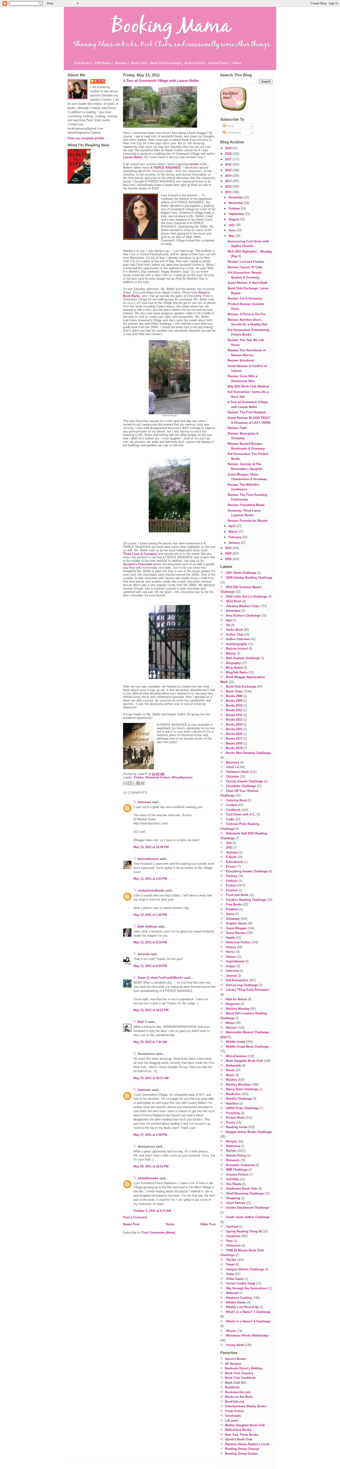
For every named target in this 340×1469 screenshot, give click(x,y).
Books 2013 (234, 719)
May (232, 236)
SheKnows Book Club (241, 1188)
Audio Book (234, 629)
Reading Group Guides (241, 1453)
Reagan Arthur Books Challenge (249, 1132)
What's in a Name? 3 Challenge (248, 1312)
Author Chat (234, 634)
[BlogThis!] (129, 783)
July (232, 225)
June (232, 230)
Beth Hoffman (147, 926)
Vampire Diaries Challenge (245, 1269)
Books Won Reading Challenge (248, 753)
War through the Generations (246, 1288)
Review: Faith (237, 428)
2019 (228, 148)
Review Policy (236, 1155)
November (236, 203)
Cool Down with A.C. (241, 814)
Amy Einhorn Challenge (243, 615)
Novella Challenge (239, 1098)
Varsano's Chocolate (137, 564)
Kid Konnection (237, 980)
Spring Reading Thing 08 (244, 1231)
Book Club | (139, 63)
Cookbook (233, 810)
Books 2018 (234, 743)
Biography (233, 663)
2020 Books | (104, 63)
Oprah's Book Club (238, 1439)
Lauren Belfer (132, 157)
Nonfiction (233, 1094)
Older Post (208, 1224)
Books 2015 (234, 729)
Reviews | (122, 63)
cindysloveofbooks (151, 890)
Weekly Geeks (236, 1302)
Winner (231, 1331)
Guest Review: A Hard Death (248, 282)
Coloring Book (236, 800)
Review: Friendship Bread (246, 505)
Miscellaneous (182, 777)
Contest (231, 805)
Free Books (234, 904)
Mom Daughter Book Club (244, 1060)
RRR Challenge (236, 1169)
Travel (230, 1264)
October (235, 208)
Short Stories (235, 1203)
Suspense (233, 1236)
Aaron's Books (235, 1359)
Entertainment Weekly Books (245, 1406)
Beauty (231, 653)
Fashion (232, 881)
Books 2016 (234, 734)
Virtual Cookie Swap (240, 1283)
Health (230, 937)
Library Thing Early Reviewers (247, 989)
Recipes (231, 1141)
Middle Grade (235, 1041)
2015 (228, 170)
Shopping (233, 1198)
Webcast (232, 1293)
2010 (228, 548)
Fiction (139, 777)
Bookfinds (232, 1387)
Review (231, 1150)
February (235, 537)
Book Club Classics (239, 1373)
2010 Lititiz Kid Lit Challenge (246, 596)
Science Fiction (237, 1174)
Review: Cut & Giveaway (245, 298)
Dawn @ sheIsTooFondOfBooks (160, 977)
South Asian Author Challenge (247, 1217)
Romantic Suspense (240, 1165)
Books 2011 (234, 710)
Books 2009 (234, 700)
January (235, 542)
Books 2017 (234, 738)
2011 (228, 192)
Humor (231, 956)
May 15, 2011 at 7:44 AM (150, 1042)
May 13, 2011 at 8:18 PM (150, 942)
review (193, 164)
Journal (231, 975)
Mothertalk (233, 1065)
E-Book (231, 857)
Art (228, 625)
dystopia (232, 852)
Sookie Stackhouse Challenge (247, 1207)
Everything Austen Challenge (247, 871)
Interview (232, 970)
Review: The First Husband (247, 412)
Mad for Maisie (236, 999)
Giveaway (233, 918)
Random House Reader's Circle (247, 1444)
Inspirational (235, 961)
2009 (228, 553)
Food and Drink (237, 895)
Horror (230, 952)
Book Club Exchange (241, 686)
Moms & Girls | (195, 63)
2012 (228, 186)
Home (237, 63)
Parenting (233, 1113)
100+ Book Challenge (241, 572)
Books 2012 (234, 715)
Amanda (143, 954)
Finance (231, 890)
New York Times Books (241, 1434)
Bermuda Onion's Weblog (243, 1368)
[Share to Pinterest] (142, 783)
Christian (232, 776)
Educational (234, 862)
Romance (232, 1160)
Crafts (230, 819)
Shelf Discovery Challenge (245, 1193)
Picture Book (235, 1117)
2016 (228, 164)
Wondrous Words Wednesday (247, 1335)
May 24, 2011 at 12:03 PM (151, 1166)
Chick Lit (232, 767)
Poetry (230, 1122)
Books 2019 (234, 748)
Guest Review (235, 933)
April (232, 526)
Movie (230, 1070)
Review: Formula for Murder (248, 520)
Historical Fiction (157, 777)
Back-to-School (237, 648)
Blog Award (234, 667)
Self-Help (232, 1179)
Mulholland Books (238, 1430)
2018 (228, 153)
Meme (230, 1023)
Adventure (233, 610)
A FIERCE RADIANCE (165, 167)
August (234, 219)
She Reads (233, 1184)
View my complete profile (86, 138)
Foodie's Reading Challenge (246, 899)
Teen (229, 1241)
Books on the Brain (239, 1396)
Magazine (233, 1004)
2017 (228, 159)
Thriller (231, 1260)
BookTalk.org (234, 1401)
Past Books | (83, 63)
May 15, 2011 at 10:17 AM (151, 1078)
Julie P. (100, 81)
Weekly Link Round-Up (242, 1307)
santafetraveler (148, 1178)
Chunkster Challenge (241, 786)
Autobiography (236, 644)
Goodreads (233, 1415)
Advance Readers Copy (242, 606)
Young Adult (235, 1345)
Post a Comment (135, 1217)
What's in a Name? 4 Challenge (248, 1321)
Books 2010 (234, 705)
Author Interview (238, 639)
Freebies (232, 909)
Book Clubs (234, 691)
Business (232, 762)
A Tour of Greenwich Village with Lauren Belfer (161, 81)
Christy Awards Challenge (244, 781)
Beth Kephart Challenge (243, 658)
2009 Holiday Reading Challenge (249, 577)
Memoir (231, 1027)
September (237, 214)
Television (233, 1245)
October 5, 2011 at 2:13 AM (152, 1211)
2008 (228, 559)
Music (230, 1075)
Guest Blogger (236, 928)
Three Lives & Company (140, 554)
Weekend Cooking (239, 1297)
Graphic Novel (236, 923)
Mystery (231, 1079)
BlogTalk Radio (237, 672)
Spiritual (232, 1226)
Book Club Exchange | (166, 63)
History (231, 947)
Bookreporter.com (238, 1392)
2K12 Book (233, 601)
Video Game (235, 1279)
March (233, 531)
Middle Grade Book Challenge (247, 1046)
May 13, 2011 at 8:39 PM (150, 966)
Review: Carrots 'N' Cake (245, 267)
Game (230, 914)
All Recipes (233, 1363)
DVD (229, 847)
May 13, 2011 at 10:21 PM (151, 1010)
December (236, 197)
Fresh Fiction (234, 1411)
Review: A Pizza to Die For (247, 314)
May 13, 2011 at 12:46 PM (151, 847)
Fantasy (231, 876)
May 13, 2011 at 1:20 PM (150, 915)
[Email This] (125, 783)
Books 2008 (234, 696)
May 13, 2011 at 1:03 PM (150, 878)
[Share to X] (134, 783)
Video (230, 1274)
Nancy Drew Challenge (242, 1089)
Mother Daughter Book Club (245, 1425)
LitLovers (231, 1420)
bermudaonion (148, 859)
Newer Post (131, 1224)
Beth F (142, 1022)
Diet (229, 843)
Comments (233, 132)
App (229, 620)
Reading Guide (236, 1127)
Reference (233, 1146)
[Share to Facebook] (138, 783)
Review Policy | (219, 63)
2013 (228, 181)
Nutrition (232, 1103)
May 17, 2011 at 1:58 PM (150, 1134)
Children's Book (237, 772)
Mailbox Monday (238, 1008)
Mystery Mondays (238, 1084)
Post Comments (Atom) (158, 1232)
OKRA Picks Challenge (242, 1108)
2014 (228, 175)
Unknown (144, 802)
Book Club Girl (235, 1382)
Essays (231, 866)
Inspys (230, 966)
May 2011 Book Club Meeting (248, 386)
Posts (230, 126)
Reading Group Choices (242, 1448)
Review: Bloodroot (241, 360)
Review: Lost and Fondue (246, 261)
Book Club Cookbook (240, 1378)
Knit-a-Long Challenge (242, 985)
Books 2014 (234, 724)
